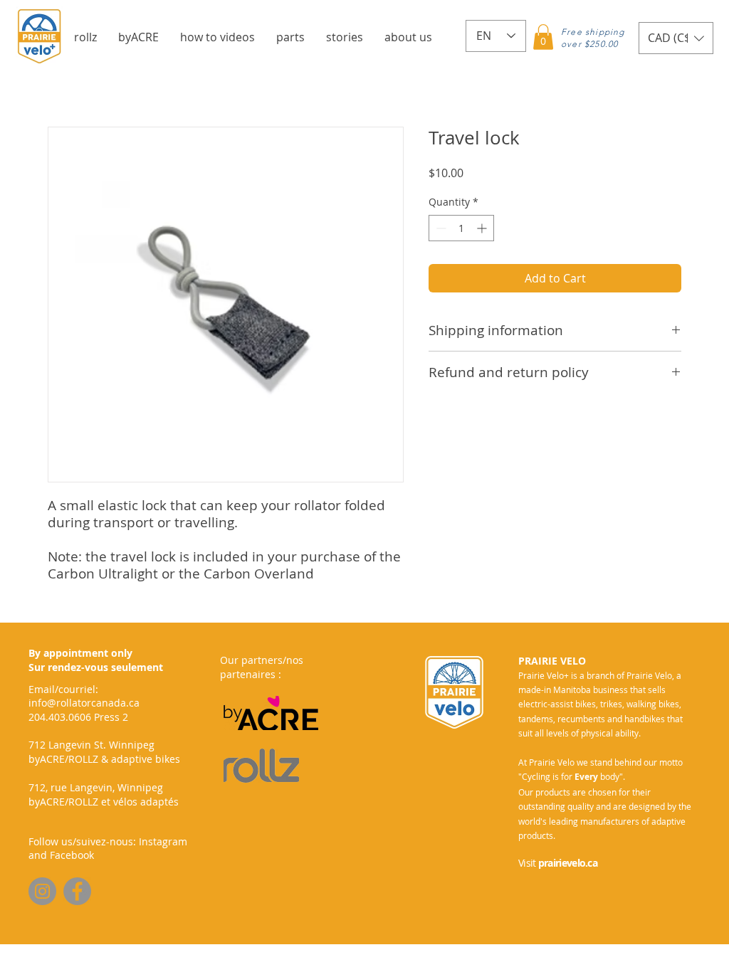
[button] (85, 37)
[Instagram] (42, 891)
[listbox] (676, 38)
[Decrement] (440, 228)
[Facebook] (77, 891)
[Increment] (483, 228)
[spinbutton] (461, 228)
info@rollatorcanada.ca (84, 702)
